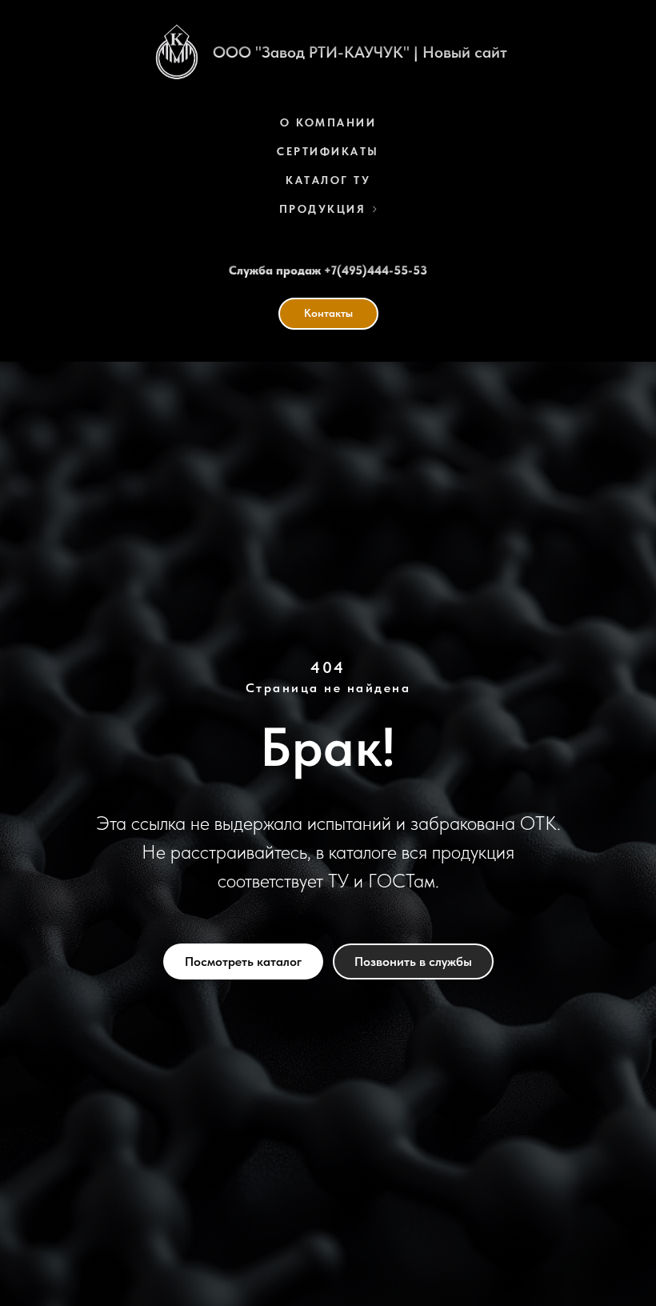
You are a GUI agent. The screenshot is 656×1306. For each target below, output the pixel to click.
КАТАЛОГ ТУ (328, 180)
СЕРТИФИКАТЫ (328, 151)
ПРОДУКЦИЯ (322, 208)
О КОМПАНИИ (328, 122)
